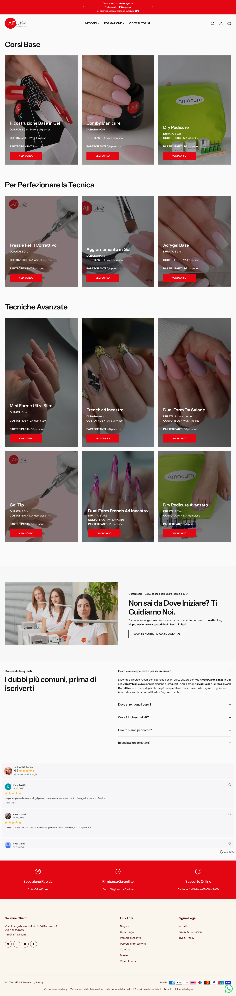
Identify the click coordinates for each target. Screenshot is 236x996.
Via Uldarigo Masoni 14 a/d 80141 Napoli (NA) (31, 926)
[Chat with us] (229, 989)
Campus (125, 949)
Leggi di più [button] (10, 802)
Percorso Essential (131, 937)
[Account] (220, 23)
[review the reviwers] (229, 785)
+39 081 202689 (14, 930)
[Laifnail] (15, 23)
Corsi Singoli (127, 932)
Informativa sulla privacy (55, 989)
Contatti (182, 926)
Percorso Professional (133, 943)
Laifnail (18, 982)
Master (124, 955)
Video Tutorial (128, 961)
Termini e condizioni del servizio (86, 989)
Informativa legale (184, 989)
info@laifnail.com (15, 934)
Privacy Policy (185, 937)
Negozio (125, 926)
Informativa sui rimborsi (118, 989)
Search (163, 982)
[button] (83, 7)
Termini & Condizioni (189, 932)
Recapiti (168, 989)
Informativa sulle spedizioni (147, 989)
